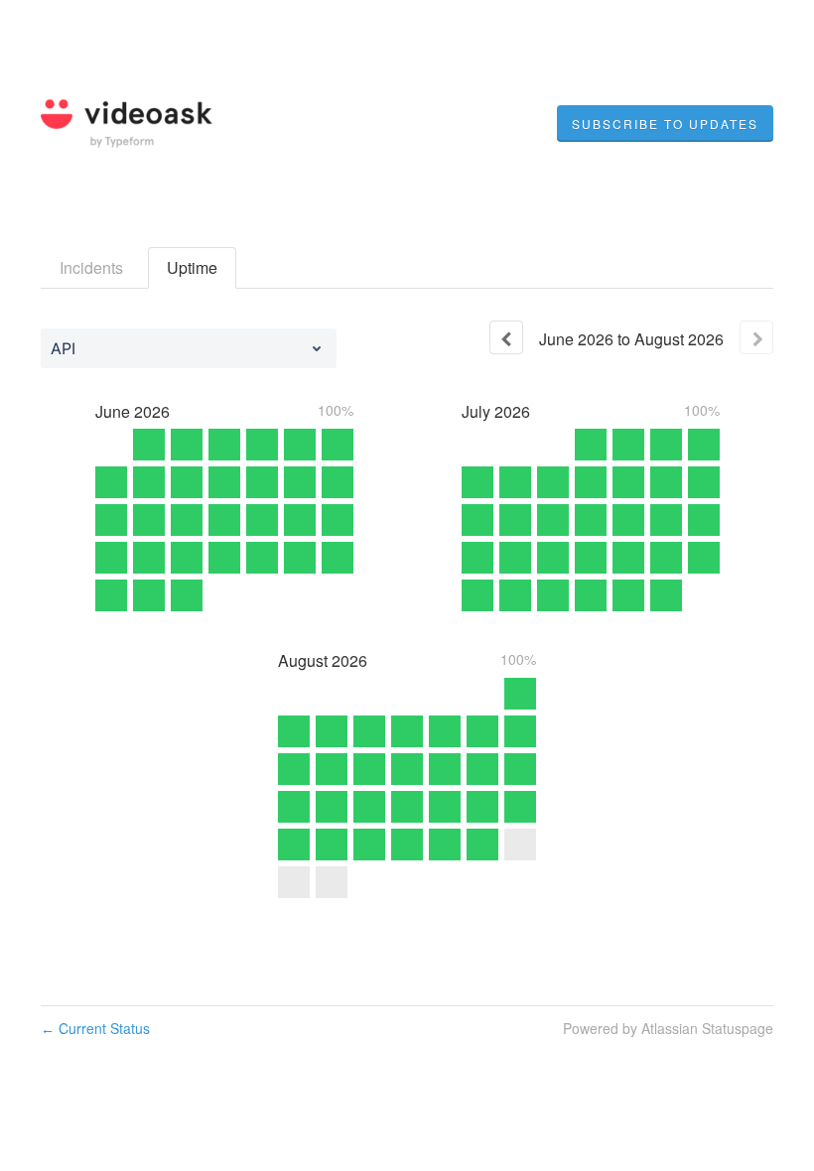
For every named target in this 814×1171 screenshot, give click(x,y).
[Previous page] (506, 337)
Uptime (192, 267)
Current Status (95, 1028)
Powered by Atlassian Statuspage (668, 1028)
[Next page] (756, 337)
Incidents (91, 267)
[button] (665, 124)
